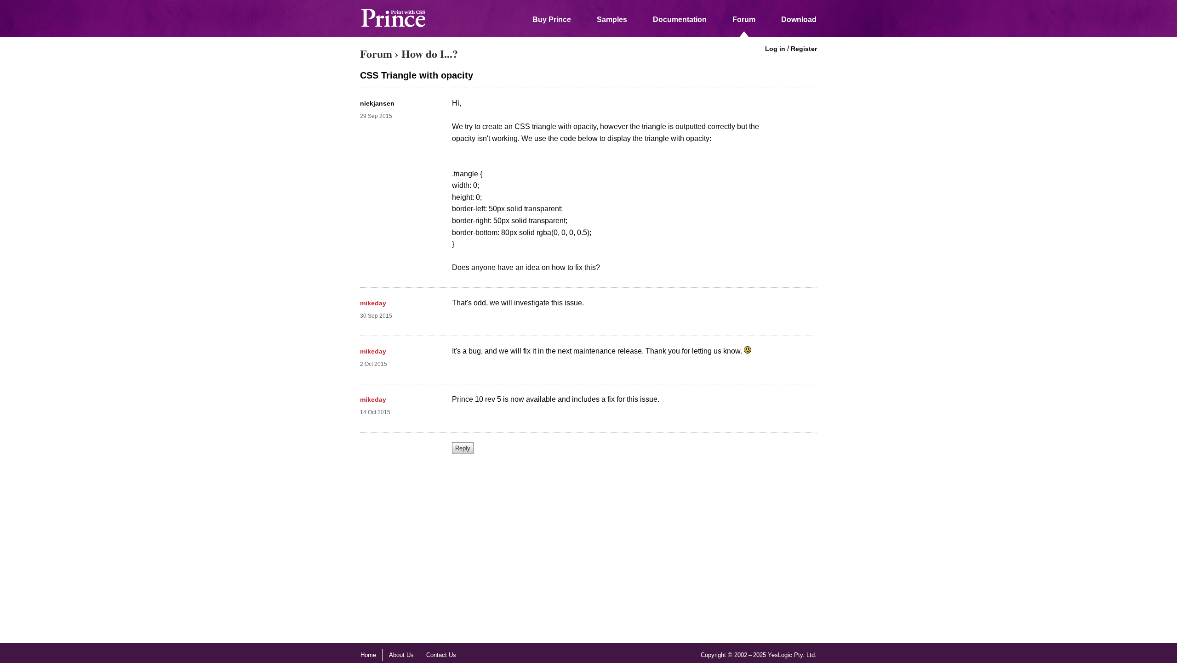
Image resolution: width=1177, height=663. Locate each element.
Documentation (680, 19)
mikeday (373, 303)
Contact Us (441, 655)
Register (804, 48)
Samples (612, 19)
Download (799, 19)
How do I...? (429, 53)
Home (368, 655)
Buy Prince (551, 19)
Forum (743, 19)
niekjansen (377, 103)
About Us (401, 655)
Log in (775, 48)
